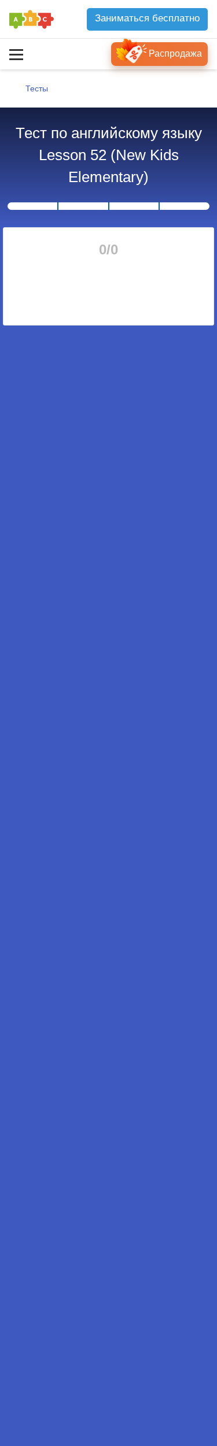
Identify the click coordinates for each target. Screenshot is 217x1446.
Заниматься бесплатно (147, 18)
